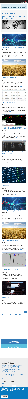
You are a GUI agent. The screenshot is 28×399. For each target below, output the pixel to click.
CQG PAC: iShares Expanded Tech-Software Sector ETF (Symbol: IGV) (13, 152)
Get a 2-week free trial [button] (14, 342)
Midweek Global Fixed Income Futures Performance (12, 184)
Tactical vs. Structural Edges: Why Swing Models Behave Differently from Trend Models (14, 128)
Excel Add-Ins (5, 370)
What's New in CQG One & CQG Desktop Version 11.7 (13, 365)
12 (21, 312)
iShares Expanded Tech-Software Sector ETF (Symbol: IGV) (14, 296)
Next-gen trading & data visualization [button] (14, 346)
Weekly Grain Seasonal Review (10, 77)
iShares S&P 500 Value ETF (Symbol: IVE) (10, 371)
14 (26, 312)
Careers (3, 386)
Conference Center (6, 385)
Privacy (14, 386)
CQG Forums (4, 383)
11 (18, 312)
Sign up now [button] (14, 351)
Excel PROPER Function (8, 102)
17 (8, 314)
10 (15, 312)
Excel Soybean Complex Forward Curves (10, 366)
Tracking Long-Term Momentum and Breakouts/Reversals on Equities (11, 268)
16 (5, 314)
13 (23, 312)
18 (11, 314)
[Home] (24, 2)
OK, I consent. (4, 396)
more (15, 56)
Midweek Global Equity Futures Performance (13, 47)
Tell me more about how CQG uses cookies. (10, 392)
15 (3, 314)
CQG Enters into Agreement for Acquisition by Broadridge (13, 15)
